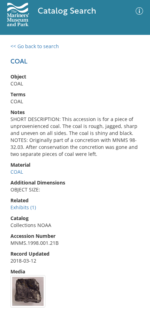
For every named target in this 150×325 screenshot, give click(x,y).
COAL (16, 171)
